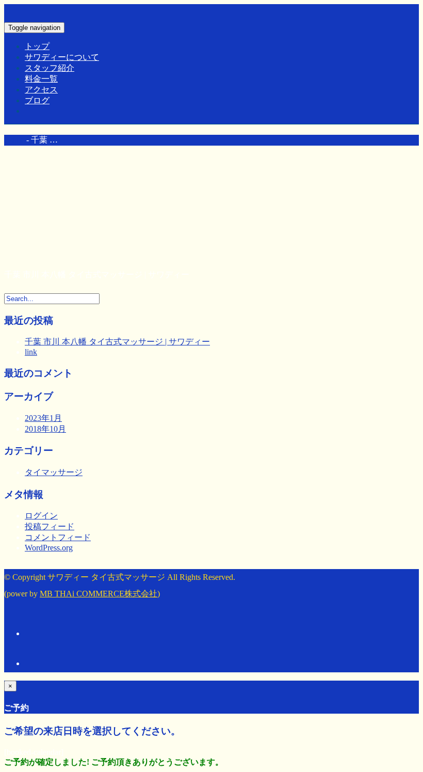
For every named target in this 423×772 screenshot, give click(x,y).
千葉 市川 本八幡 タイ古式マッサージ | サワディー (117, 341)
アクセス (41, 89)
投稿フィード (49, 526)
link (31, 352)
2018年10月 (45, 428)
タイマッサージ (54, 472)
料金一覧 (41, 78)
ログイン (41, 515)
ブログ (37, 100)
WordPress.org (49, 547)
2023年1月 (43, 418)
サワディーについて (62, 57)
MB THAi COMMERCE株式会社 (98, 593)
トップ (37, 46)
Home (14, 139)
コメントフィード (58, 537)
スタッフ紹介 (49, 68)
